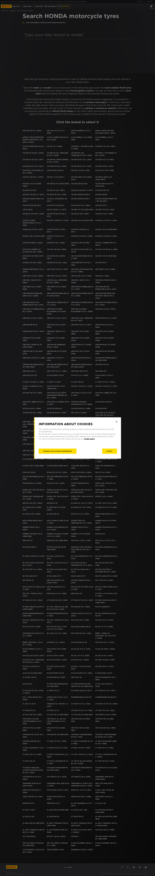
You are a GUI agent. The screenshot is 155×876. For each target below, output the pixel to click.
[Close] (116, 422)
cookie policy (89, 439)
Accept (109, 451)
